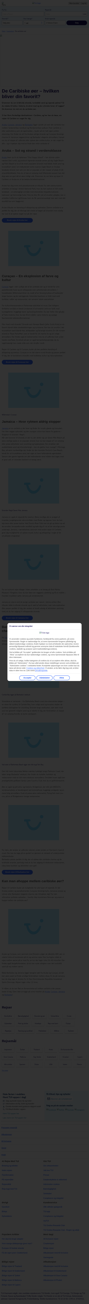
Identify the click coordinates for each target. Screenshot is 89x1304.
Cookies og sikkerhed (35, 668)
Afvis (61, 678)
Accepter (27, 678)
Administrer (44, 678)
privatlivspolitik (41, 670)
